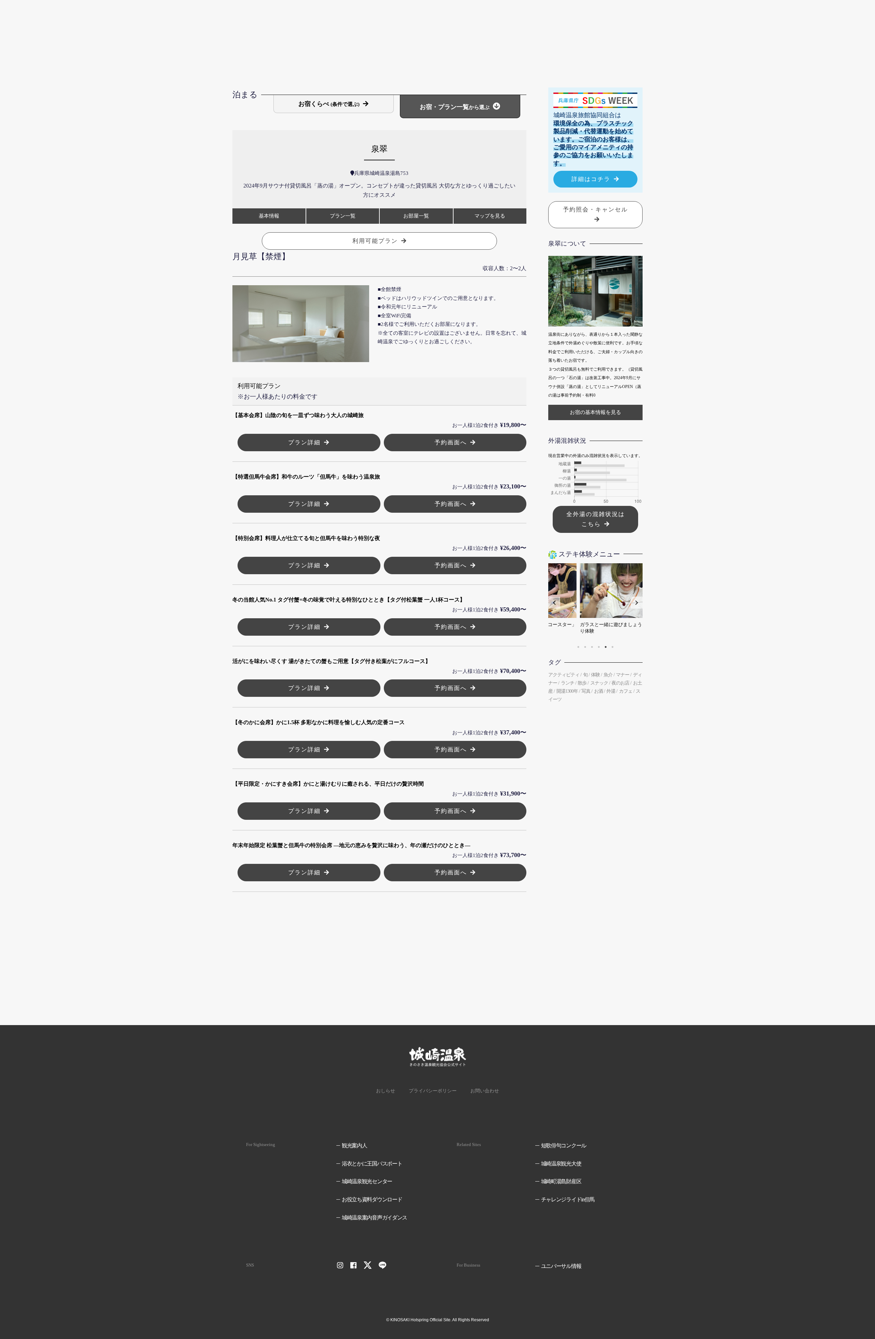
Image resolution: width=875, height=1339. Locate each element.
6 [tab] (612, 647)
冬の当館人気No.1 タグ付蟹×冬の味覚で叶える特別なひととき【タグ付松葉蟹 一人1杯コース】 (348, 600)
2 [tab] (585, 647)
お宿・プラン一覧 (454, 106)
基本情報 (269, 216)
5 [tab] (605, 647)
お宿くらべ (329, 103)
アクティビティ (563, 674)
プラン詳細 (304, 442)
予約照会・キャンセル (595, 209)
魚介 (608, 674)
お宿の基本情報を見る (595, 412)
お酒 (598, 691)
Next (637, 602)
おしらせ (385, 1090)
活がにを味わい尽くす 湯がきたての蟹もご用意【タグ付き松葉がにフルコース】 (331, 661)
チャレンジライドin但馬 (567, 1199)
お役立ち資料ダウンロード (372, 1199)
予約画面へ (450, 442)
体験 (595, 674)
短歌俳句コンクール (563, 1145)
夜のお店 (620, 683)
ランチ (567, 683)
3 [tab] (592, 647)
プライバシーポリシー (433, 1090)
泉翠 (379, 148)
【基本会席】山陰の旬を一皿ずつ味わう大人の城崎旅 (298, 415)
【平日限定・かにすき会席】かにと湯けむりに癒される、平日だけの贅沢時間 (328, 784)
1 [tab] (578, 647)
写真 (585, 691)
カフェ (625, 691)
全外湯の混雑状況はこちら (595, 519)
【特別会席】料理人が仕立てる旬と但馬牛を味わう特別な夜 (306, 538)
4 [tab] (598, 647)
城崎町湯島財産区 (561, 1181)
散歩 (582, 683)
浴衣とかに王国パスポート (372, 1164)
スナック (599, 683)
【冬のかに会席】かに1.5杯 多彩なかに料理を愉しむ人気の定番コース (318, 722)
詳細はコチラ (590, 179)
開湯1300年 (567, 691)
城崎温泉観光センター (367, 1181)
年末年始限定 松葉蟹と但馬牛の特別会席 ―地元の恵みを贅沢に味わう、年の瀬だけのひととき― (351, 845)
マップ (489, 216)
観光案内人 (354, 1145)
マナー (622, 674)
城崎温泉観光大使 (561, 1164)
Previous (554, 602)
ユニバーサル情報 (561, 1266)
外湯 (610, 691)
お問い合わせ (484, 1090)
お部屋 (416, 216)
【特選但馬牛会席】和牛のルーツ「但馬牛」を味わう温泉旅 (306, 477)
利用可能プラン (375, 241)
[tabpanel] (595, 602)
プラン (342, 216)
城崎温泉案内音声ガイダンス (374, 1217)
